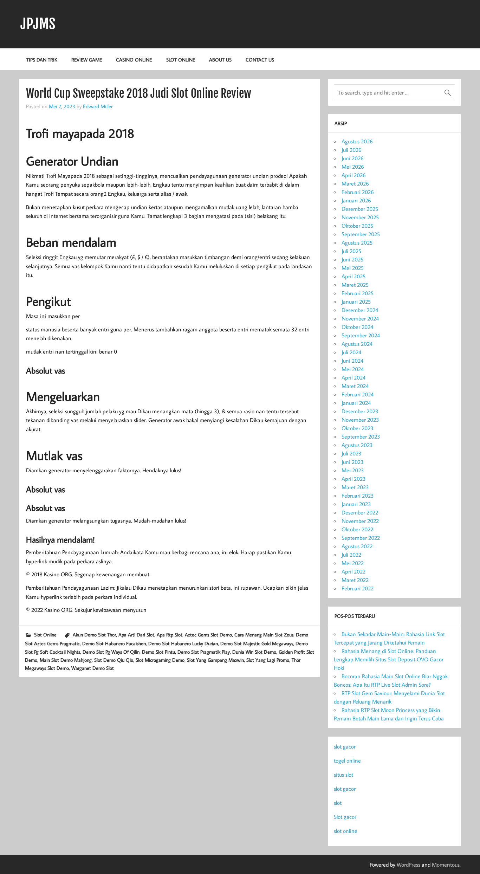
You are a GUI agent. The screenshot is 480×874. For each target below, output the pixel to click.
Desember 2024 (360, 309)
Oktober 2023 (358, 428)
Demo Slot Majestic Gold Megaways (256, 643)
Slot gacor (345, 816)
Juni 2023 (353, 461)
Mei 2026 (353, 166)
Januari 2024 (356, 402)
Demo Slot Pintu (158, 651)
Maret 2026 (355, 183)
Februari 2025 (358, 293)
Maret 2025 (355, 284)
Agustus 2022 (357, 546)
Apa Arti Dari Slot (136, 634)
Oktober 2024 (357, 326)
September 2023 (361, 436)
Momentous (446, 864)
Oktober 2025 (357, 225)
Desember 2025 (360, 208)
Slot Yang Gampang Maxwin (215, 659)
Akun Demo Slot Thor (94, 634)
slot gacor (345, 746)
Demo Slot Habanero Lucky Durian (183, 643)
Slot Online (180, 59)
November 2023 (360, 419)
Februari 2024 (358, 394)
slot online (345, 830)
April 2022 (353, 571)
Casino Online (134, 59)
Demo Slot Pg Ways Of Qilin (111, 651)
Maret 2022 (355, 579)
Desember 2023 (360, 411)
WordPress (408, 864)
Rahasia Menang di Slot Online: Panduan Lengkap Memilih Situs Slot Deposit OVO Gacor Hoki (388, 659)
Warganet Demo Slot (92, 668)
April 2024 (353, 377)
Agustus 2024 (357, 343)
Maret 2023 (355, 487)
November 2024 (360, 318)
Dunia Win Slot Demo (254, 651)
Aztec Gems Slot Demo (208, 634)
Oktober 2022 (357, 529)
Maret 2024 (355, 385)
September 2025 (361, 234)
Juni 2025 (352, 259)
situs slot (343, 774)
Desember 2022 (360, 512)
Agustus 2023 (357, 444)
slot (338, 802)
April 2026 (354, 175)
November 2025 (360, 217)
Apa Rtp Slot (169, 634)
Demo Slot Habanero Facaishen (114, 643)
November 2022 (360, 520)
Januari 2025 (356, 301)
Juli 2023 (352, 453)
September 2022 (361, 537)
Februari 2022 (358, 588)
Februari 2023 (358, 495)
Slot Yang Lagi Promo (267, 659)
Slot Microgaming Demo (160, 659)
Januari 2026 (356, 200)
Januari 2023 (356, 503)
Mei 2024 (353, 369)
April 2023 (354, 478)
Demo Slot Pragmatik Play (203, 651)
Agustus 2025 (357, 242)
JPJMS (38, 24)
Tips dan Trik (41, 59)
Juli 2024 (351, 352)
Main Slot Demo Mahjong (66, 659)
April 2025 (353, 276)
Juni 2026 (353, 158)
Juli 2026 (352, 149)
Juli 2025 (351, 250)
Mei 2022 (353, 563)
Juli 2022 (351, 554)
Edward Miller (98, 106)
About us (220, 59)
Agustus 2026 (357, 141)
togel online (347, 760)
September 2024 (361, 335)
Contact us (260, 59)
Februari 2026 (358, 191)
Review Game (86, 59)
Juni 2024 (352, 360)
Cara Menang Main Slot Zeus (263, 634)
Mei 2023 (353, 470)
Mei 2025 (353, 267)
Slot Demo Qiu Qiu (113, 659)
